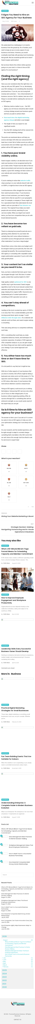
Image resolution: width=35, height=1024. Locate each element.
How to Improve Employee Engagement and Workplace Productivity (13, 600)
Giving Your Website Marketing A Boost (17, 516)
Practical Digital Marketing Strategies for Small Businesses (15, 709)
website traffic (25, 180)
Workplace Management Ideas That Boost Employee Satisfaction (21, 846)
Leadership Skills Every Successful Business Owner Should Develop (16, 650)
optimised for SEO (20, 282)
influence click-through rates (11, 318)
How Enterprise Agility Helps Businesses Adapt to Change (16, 926)
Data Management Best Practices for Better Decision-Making (20, 838)
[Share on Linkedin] (20, 451)
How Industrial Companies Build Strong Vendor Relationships (19, 863)
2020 (4, 987)
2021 (4, 984)
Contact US (17, 1019)
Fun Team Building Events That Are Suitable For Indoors (16, 757)
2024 (4, 973)
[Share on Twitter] (9, 451)
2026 (4, 936)
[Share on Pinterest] (14, 451)
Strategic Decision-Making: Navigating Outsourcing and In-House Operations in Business (17, 529)
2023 (4, 977)
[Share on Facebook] (3, 451)
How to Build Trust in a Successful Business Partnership (20, 855)
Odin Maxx (6, 563)
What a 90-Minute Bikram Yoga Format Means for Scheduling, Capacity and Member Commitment (17, 551)
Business (5, 11)
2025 (4, 970)
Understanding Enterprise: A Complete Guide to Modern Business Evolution (17, 805)
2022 (4, 980)
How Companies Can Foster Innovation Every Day (16, 920)
